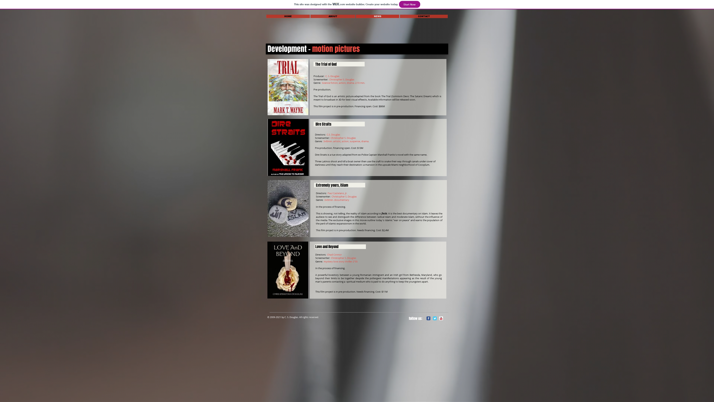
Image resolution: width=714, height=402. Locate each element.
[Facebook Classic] (428, 318)
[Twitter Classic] (435, 318)
